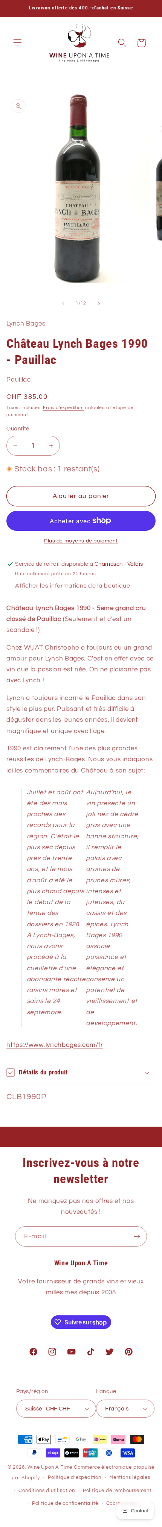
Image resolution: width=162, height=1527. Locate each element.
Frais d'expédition (63, 408)
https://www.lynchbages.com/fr (54, 1045)
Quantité (17, 429)
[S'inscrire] (137, 1236)
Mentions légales (129, 1477)
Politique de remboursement (117, 1490)
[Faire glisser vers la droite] (98, 303)
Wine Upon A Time (50, 1467)
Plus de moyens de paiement (81, 541)
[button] (17, 43)
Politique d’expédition (74, 1477)
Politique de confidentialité (65, 1503)
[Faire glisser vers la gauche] (63, 303)
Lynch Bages (26, 323)
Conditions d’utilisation (46, 1490)
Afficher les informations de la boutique (72, 586)
